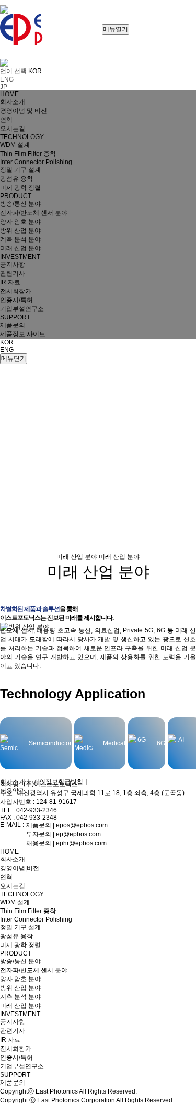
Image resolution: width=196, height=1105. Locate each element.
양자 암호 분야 (20, 979)
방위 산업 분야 (20, 988)
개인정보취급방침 (58, 782)
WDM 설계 (15, 902)
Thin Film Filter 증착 (28, 911)
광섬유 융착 (16, 936)
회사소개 (12, 782)
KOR (7, 342)
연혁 (6, 877)
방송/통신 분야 (20, 961)
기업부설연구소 (22, 1066)
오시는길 (12, 886)
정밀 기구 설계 (20, 927)
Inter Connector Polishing (36, 919)
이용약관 (12, 791)
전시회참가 (15, 1048)
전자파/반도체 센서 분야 (33, 970)
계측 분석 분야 (20, 996)
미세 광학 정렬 (20, 945)
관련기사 (12, 1030)
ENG (7, 349)
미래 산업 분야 (20, 1005)
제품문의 (12, 1082)
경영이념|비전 (19, 868)
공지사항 (12, 1022)
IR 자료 (10, 1039)
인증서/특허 (16, 1057)
